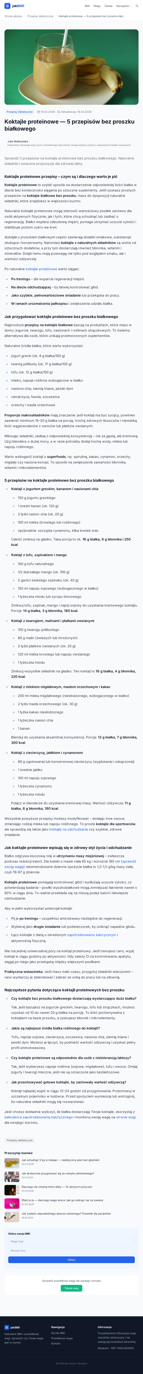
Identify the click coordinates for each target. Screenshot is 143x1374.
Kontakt (56, 1343)
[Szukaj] (137, 5)
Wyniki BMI (58, 1333)
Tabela (108, 5)
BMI (87, 5)
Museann (103, 1348)
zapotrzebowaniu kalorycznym (91, 935)
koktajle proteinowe (41, 269)
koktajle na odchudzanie (68, 829)
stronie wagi (126, 1117)
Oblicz (71, 1259)
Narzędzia (122, 5)
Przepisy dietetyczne (20, 111)
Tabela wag (71, 1288)
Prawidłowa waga (62, 1338)
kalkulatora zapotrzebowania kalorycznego (38, 1117)
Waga (97, 5)
